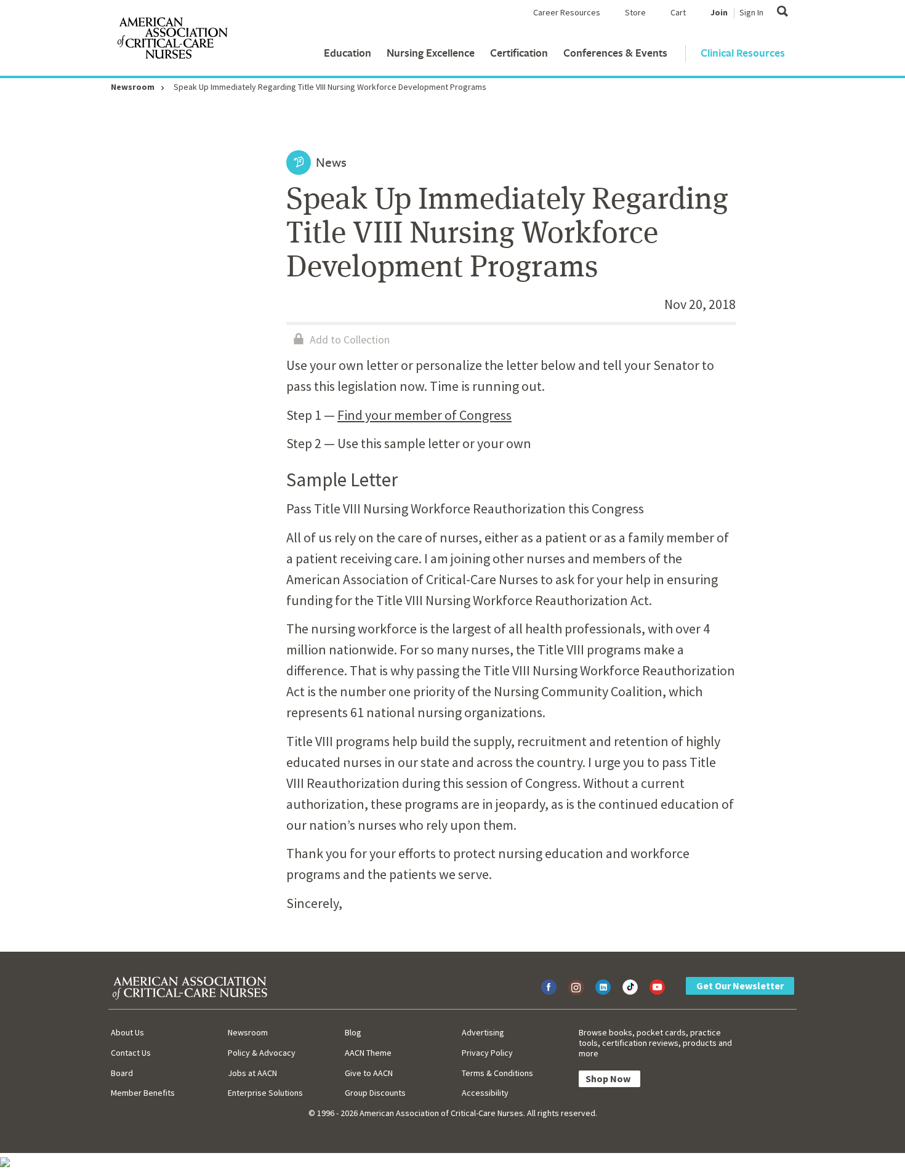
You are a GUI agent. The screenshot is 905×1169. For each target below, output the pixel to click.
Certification (519, 53)
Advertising (483, 1032)
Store (635, 12)
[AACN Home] (171, 40)
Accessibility (485, 1092)
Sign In (751, 12)
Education (347, 53)
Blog (353, 1032)
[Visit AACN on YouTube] (657, 987)
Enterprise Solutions (265, 1092)
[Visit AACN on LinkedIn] (603, 987)
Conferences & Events (615, 53)
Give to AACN (369, 1073)
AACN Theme (368, 1052)
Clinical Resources (743, 53)
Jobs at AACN (252, 1073)
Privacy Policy (487, 1052)
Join (719, 12)
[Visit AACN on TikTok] (630, 987)
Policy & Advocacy (262, 1052)
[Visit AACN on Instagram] (576, 987)
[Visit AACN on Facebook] (549, 987)
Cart (678, 12)
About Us (127, 1032)
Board (122, 1073)
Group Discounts (375, 1092)
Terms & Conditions (497, 1073)
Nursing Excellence (431, 53)
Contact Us (131, 1052)
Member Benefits (143, 1092)
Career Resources (566, 12)
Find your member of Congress (424, 415)
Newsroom (133, 86)
